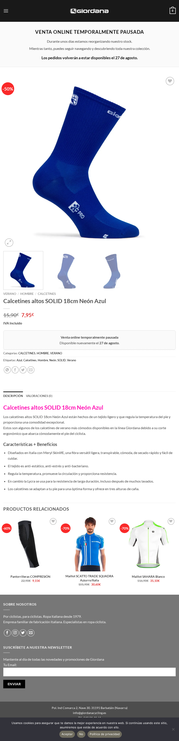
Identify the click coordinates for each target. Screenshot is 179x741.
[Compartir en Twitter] (23, 369)
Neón (52, 360)
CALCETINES (47, 293)
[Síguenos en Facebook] (7, 632)
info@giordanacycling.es (89, 713)
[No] (173, 730)
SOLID (61, 360)
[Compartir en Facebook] (15, 369)
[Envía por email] (30, 369)
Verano (71, 360)
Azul (19, 360)
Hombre (43, 360)
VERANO (9, 293)
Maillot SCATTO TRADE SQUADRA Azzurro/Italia (89, 578)
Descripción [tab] (13, 396)
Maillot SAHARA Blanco (148, 576)
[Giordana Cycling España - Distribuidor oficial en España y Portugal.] (89, 10)
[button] (6, 10)
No (81, 734)
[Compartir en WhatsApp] (7, 369)
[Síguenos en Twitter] (23, 632)
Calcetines (29, 360)
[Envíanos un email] (30, 632)
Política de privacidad (105, 734)
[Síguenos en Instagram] (15, 632)
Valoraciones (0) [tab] (39, 396)
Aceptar (67, 734)
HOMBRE (27, 293)
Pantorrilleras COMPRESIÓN (30, 576)
